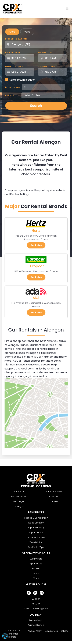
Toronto (54, 501)
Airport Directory (36, 527)
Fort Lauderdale (54, 491)
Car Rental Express (12, 635)
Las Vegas (18, 506)
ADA (36, 297)
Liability (64, 630)
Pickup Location (16, 38)
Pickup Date (13, 52)
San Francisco (18, 496)
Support (36, 598)
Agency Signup (36, 625)
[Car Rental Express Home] (12, 9)
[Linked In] (35, 593)
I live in (9, 95)
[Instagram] (42, 593)
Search (36, 105)
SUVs (36, 573)
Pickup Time (45, 52)
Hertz (36, 230)
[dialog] (5, 636)
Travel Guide (36, 542)
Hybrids (36, 568)
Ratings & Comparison (36, 517)
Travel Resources (36, 537)
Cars (12, 31)
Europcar (36, 266)
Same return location (22, 79)
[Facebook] (29, 593)
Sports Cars (36, 563)
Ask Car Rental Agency (36, 608)
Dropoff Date (14, 66)
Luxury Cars (36, 558)
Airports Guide (36, 532)
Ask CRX (36, 603)
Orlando (53, 496)
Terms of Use (51, 630)
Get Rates (36, 245)
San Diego (18, 501)
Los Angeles (18, 491)
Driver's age (12, 87)
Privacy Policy (34, 630)
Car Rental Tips (36, 547)
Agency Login (36, 620)
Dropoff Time (46, 66)
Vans (27, 31)
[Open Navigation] (67, 9)
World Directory (36, 522)
